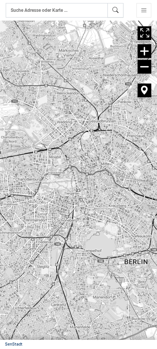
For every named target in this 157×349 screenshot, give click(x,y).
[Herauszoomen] (144, 67)
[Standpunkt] (144, 90)
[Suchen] (115, 10)
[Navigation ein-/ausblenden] (143, 10)
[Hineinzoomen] (144, 51)
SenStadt (13, 344)
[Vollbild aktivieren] (144, 33)
